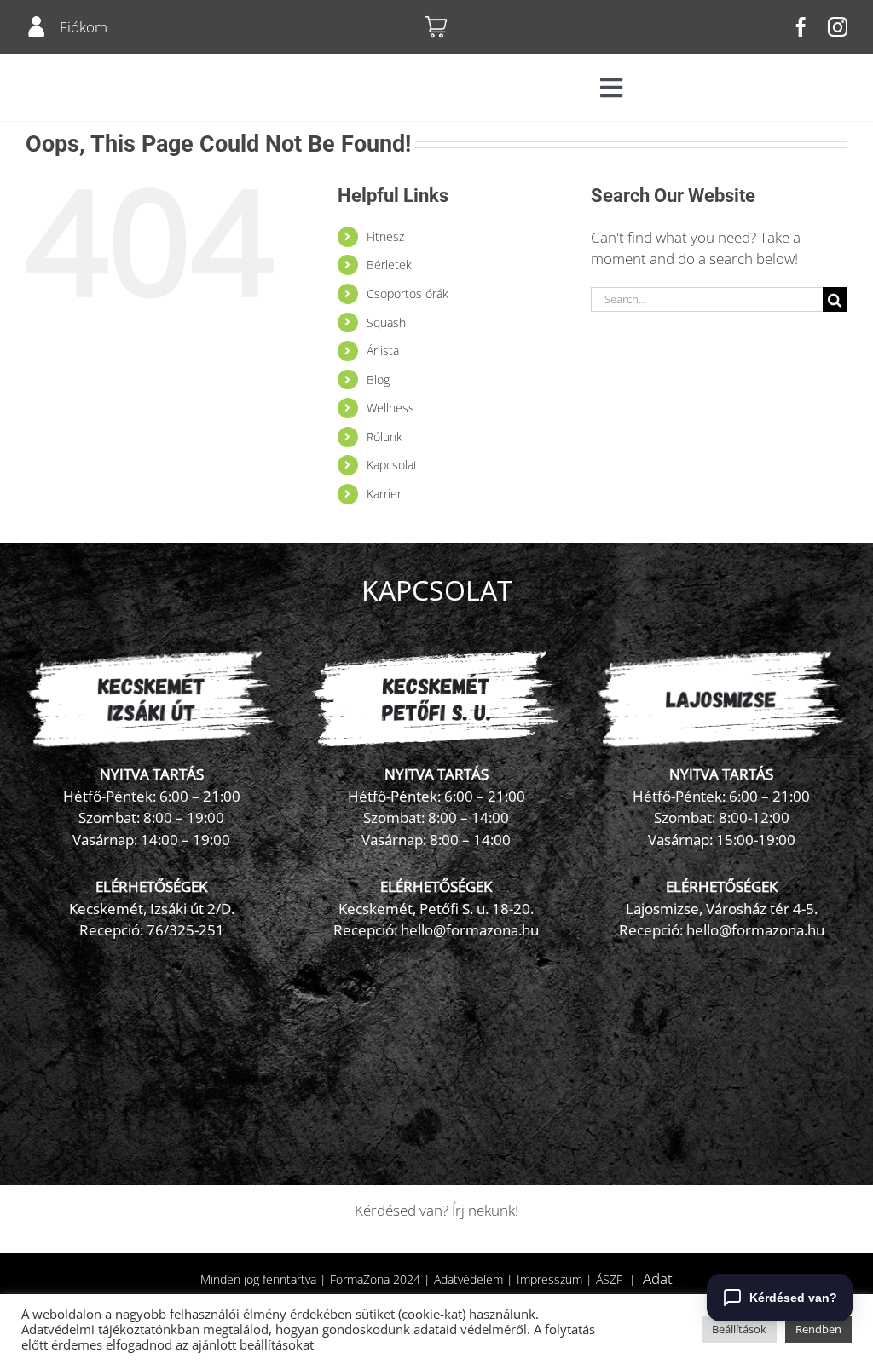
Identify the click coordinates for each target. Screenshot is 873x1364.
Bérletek (389, 264)
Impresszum (549, 1279)
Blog (378, 379)
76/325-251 (185, 930)
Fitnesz (385, 236)
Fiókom (83, 27)
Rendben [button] (818, 1329)
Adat (658, 1278)
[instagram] (837, 27)
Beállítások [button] (739, 1329)
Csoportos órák (407, 293)
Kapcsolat (392, 465)
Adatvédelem (468, 1279)
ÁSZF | (619, 1279)
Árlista (383, 350)
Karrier (384, 494)
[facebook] (801, 27)
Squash (386, 322)
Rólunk (384, 437)
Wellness (390, 408)
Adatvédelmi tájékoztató (92, 1329)
